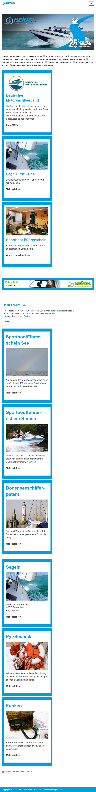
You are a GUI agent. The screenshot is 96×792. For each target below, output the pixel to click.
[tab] (14, 296)
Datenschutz (49, 790)
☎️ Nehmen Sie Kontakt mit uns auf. (18, 772)
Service (34, 296)
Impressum (38, 790)
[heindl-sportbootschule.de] (9, 3)
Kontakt (59, 790)
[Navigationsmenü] (91, 4)
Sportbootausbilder (14, 296)
